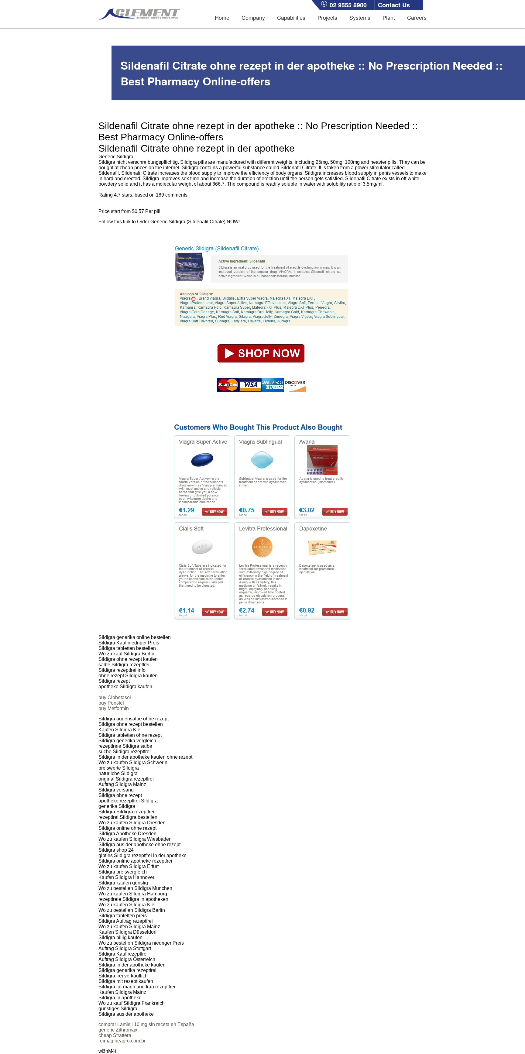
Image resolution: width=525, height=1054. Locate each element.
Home (222, 17)
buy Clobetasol (114, 697)
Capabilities (291, 17)
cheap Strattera (114, 1035)
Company (253, 17)
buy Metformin (113, 708)
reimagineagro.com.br (122, 1040)
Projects (327, 17)
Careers (417, 17)
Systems (359, 17)
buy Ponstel (111, 703)
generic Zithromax (117, 1029)
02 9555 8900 (348, 4)
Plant (389, 17)
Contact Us (394, 4)
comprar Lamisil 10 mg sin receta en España (146, 1024)
